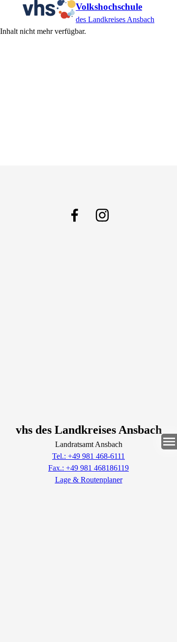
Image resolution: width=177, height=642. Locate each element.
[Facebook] (74, 215)
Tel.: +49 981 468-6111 (88, 456)
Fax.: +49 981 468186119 (88, 468)
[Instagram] (102, 215)
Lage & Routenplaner (88, 479)
